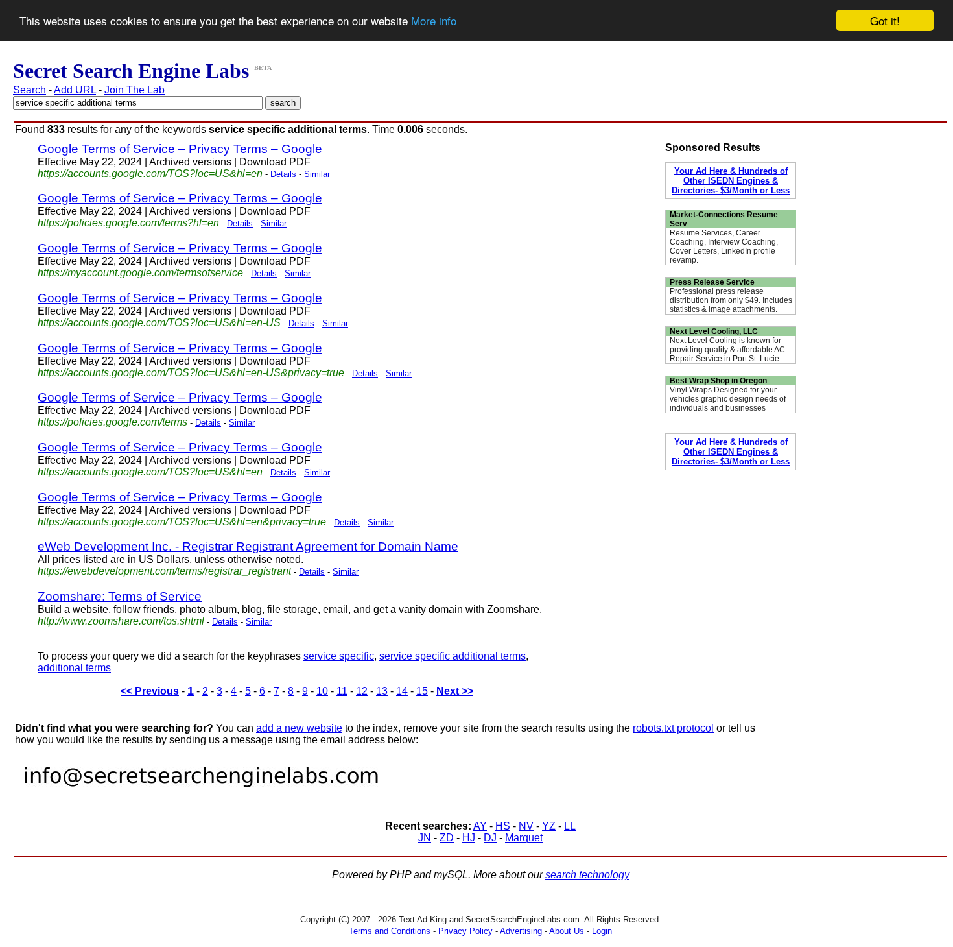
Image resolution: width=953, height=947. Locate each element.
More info (433, 21)
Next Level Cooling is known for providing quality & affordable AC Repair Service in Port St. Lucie (727, 349)
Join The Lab (134, 89)
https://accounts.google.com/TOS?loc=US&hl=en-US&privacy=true (191, 372)
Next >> (454, 691)
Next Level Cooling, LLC (714, 331)
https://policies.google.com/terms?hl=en (128, 222)
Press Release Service (712, 282)
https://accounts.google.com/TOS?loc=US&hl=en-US (159, 322)
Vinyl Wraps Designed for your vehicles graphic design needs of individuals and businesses (728, 399)
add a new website (299, 728)
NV (526, 826)
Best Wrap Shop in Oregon (718, 380)
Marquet (524, 837)
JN (424, 837)
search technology (587, 874)
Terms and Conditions (389, 931)
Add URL (75, 89)
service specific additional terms (452, 656)
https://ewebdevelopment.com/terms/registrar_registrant (164, 571)
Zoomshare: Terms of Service (120, 596)
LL (570, 826)
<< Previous (150, 691)
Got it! (885, 20)
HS (502, 826)
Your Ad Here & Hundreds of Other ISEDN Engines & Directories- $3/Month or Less (731, 180)
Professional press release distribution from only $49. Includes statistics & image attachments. (731, 300)
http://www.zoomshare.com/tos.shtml (121, 621)
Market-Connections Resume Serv (724, 219)
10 (322, 691)
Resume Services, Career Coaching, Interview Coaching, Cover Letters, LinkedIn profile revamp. (724, 246)
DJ (490, 837)
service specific (338, 656)
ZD (447, 837)
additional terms (74, 667)
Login (602, 931)
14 (402, 691)
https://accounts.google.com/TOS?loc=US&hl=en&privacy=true (182, 521)
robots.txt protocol (673, 728)
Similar (317, 174)
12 (362, 691)
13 (382, 691)
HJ (468, 837)
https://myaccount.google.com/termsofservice (140, 272)
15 (422, 691)
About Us (566, 931)
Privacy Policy (465, 931)
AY (480, 826)
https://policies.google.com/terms (112, 421)
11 (341, 691)
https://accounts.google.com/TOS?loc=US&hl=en (150, 173)
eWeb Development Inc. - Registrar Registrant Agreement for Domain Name (248, 546)
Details (283, 174)
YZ (549, 826)
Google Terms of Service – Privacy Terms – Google (180, 149)
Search (29, 89)
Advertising (521, 931)
